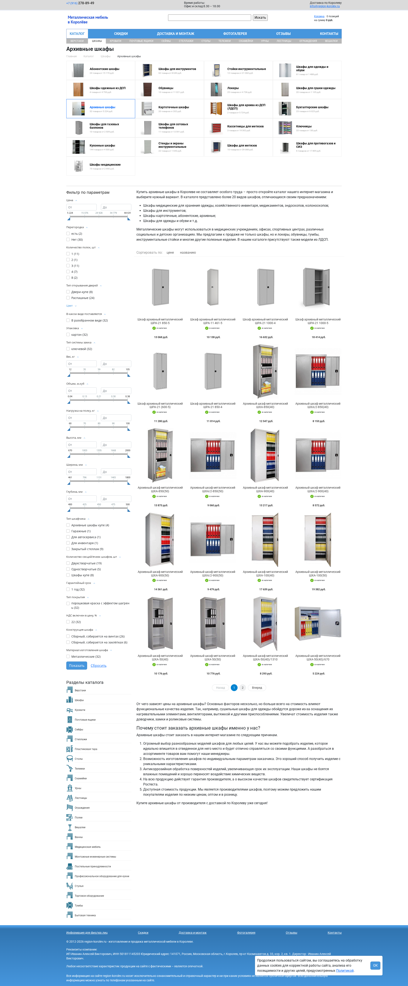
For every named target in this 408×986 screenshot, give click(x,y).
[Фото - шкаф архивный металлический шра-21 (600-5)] (160, 371)
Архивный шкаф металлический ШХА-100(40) (265, 573)
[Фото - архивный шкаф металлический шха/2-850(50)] (213, 455)
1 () (75, 254)
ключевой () (81, 349)
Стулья (79, 886)
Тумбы (79, 905)
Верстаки (77, 41)
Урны (265, 41)
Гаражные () (81, 531)
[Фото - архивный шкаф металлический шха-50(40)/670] (318, 623)
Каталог (77, 34)
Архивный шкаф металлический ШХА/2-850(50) (212, 489)
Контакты (329, 34)
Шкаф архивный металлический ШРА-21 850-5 (160, 321)
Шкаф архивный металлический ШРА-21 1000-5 (318, 321)
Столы (205, 41)
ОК (375, 965)
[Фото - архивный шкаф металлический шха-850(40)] (265, 371)
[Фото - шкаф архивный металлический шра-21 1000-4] (265, 287)
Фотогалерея (235, 34)
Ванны (79, 837)
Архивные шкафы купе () (90, 525)
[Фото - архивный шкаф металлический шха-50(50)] (213, 623)
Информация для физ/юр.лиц (87, 932)
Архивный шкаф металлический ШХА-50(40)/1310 (265, 657)
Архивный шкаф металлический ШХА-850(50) (160, 489)
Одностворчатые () (86, 569)
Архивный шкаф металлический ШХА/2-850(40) (317, 405)
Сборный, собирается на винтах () (98, 636)
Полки (78, 817)
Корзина (319, 16)
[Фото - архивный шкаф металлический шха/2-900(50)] (213, 539)
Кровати (115, 41)
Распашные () (82, 298)
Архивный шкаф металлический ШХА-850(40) (265, 405)
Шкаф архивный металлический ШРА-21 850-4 (212, 405)
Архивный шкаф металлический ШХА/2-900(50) (212, 573)
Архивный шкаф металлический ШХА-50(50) (212, 657)
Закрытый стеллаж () (87, 549)
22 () (76, 622)
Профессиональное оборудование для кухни (102, 876)
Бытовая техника (85, 915)
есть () (76, 234)
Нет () (77, 240)
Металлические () (86, 656)
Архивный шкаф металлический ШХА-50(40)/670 (317, 657)
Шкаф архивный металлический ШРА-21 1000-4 (265, 321)
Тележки (224, 41)
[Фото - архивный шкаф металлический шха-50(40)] (160, 623)
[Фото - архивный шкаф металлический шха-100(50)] (318, 539)
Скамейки (246, 41)
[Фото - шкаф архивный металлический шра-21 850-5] (160, 287)
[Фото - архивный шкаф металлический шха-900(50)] (160, 539)
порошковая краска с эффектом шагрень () (100, 605)
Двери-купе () (82, 292)
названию (188, 252)
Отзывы (283, 34)
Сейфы (166, 41)
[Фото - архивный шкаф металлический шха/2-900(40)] (318, 455)
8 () (74, 278)
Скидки (121, 34)
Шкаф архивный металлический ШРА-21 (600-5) (160, 405)
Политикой (345, 971)
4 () (74, 272)
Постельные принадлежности (93, 866)
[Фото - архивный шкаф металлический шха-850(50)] (160, 455)
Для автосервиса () (86, 537)
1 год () (78, 589)
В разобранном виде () (89, 320)
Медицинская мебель (88, 846)
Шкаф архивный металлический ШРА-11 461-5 (212, 321)
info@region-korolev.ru (325, 6)
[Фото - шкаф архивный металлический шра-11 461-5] (213, 287)
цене (170, 252)
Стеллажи (186, 41)
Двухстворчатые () (86, 563)
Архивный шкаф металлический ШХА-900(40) (265, 489)
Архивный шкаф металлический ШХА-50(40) (160, 657)
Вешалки (331, 41)
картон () (79, 335)
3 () (75, 266)
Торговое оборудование (89, 895)
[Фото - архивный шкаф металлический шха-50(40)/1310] (265, 623)
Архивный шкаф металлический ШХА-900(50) (160, 573)
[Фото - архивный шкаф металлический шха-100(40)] (265, 539)
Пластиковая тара (86, 749)
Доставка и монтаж (175, 34)
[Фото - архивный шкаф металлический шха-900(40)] (265, 455)
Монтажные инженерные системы (95, 856)
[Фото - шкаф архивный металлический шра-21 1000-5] (318, 287)
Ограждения (308, 41)
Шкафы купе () (82, 575)
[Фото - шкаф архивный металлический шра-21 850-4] (213, 371)
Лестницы (284, 41)
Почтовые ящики (141, 41)
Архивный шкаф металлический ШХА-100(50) (317, 573)
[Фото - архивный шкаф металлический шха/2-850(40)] (318, 371)
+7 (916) (80, 3)
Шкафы (97, 41)
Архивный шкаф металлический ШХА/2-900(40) (317, 489)
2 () (74, 260)
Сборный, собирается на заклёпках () (99, 642)
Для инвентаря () (84, 543)
